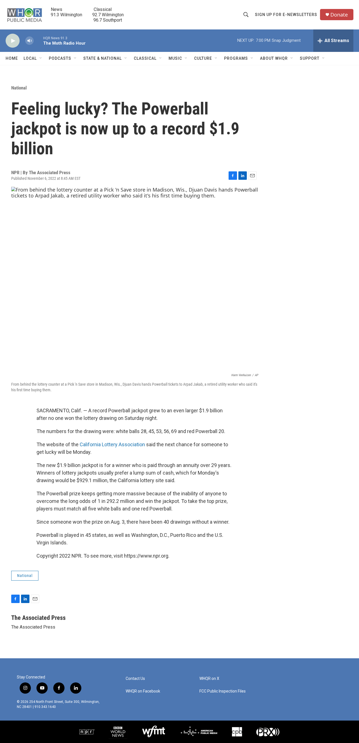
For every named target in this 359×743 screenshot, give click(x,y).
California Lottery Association (112, 444)
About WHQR (274, 58)
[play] (12, 41)
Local (30, 58)
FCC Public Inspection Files (222, 691)
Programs (236, 58)
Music (175, 58)
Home (12, 58)
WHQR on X (209, 679)
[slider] (38, 40)
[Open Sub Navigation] (41, 58)
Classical (145, 58)
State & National (102, 58)
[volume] (29, 40)
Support (309, 58)
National (19, 88)
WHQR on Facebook (143, 691)
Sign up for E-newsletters (286, 14)
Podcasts (60, 58)
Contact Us (135, 679)
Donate (339, 15)
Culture (203, 58)
